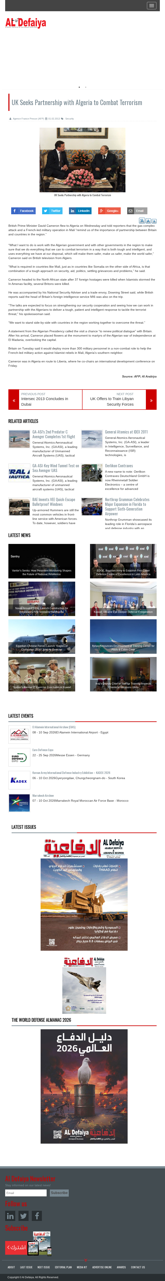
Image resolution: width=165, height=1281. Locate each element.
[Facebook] (37, 1216)
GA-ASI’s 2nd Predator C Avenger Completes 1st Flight (53, 434)
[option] (44, 55)
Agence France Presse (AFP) (28, 118)
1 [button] (79, 87)
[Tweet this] (52, 209)
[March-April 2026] (84, 895)
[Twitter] (23, 1216)
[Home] (25, 23)
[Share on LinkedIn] (80, 209)
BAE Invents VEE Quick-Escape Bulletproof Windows (53, 502)
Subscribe (28, 1243)
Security (69, 118)
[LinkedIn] (10, 1216)
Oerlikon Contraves (119, 465)
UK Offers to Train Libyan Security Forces (112, 402)
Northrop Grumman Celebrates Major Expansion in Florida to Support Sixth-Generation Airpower (127, 506)
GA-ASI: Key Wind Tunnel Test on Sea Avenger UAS (55, 468)
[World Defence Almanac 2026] (84, 1086)
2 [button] (86, 87)
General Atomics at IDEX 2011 (126, 432)
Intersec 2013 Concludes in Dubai (44, 402)
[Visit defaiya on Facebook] (23, 209)
